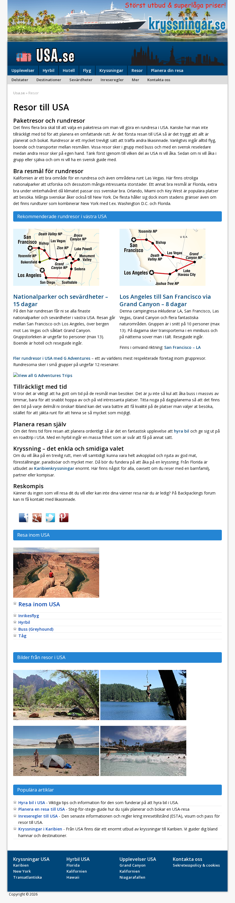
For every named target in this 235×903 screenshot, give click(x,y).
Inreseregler (112, 79)
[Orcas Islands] (143, 719)
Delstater (19, 79)
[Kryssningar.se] (117, 38)
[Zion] (56, 719)
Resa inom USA (39, 604)
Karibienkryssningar (54, 468)
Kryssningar (111, 70)
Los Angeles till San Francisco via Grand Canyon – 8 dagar (165, 300)
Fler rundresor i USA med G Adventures (51, 358)
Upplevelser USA (138, 859)
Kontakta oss (158, 79)
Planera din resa (167, 70)
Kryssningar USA (31, 859)
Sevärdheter (81, 79)
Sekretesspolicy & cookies (196, 865)
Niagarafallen (132, 877)
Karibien (21, 865)
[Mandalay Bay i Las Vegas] (143, 775)
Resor (137, 70)
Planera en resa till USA (41, 809)
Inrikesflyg (28, 615)
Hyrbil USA (78, 859)
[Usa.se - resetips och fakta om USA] (117, 54)
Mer (135, 79)
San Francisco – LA (182, 347)
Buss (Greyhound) (35, 629)
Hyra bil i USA (31, 802)
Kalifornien (76, 871)
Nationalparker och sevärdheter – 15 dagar (60, 300)
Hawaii (72, 877)
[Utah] (56, 775)
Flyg (87, 70)
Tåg (22, 635)
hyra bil (181, 431)
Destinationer (48, 79)
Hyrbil (48, 70)
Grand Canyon (133, 865)
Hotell (69, 70)
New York (22, 871)
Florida (73, 865)
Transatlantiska (27, 877)
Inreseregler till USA (38, 816)
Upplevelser (22, 70)
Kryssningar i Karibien (40, 829)
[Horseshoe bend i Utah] (56, 597)
